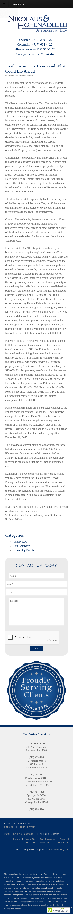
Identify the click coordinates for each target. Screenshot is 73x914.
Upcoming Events (24, 75)
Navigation (17, 3)
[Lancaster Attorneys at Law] (38, 29)
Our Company (22, 545)
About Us (30, 839)
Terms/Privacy (27, 826)
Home (16, 839)
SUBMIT (36, 648)
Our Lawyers (47, 839)
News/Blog (46, 842)
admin (11, 75)
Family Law (20, 541)
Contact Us (63, 842)
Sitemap (8, 826)
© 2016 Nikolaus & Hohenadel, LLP (21, 834)
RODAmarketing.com (59, 849)
